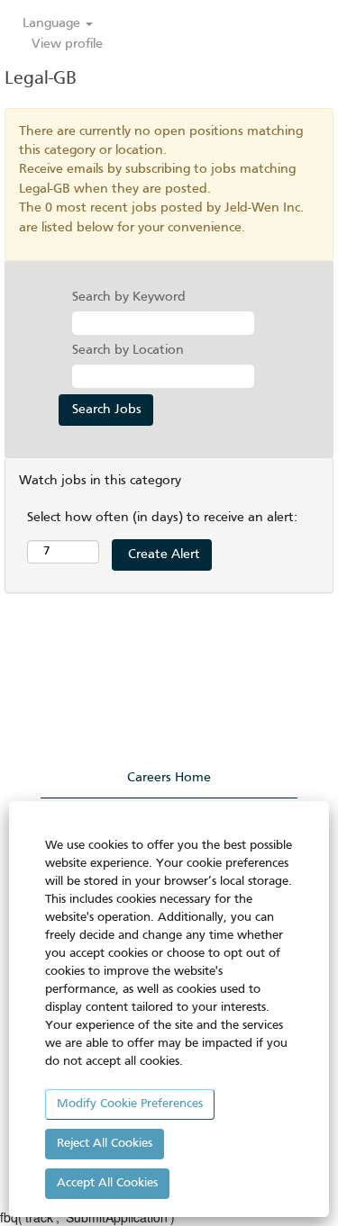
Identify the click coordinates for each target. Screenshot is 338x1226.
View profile (67, 44)
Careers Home (169, 777)
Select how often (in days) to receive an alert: (162, 517)
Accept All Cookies (107, 1183)
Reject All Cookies (104, 1143)
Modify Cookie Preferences (130, 1104)
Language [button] (53, 23)
